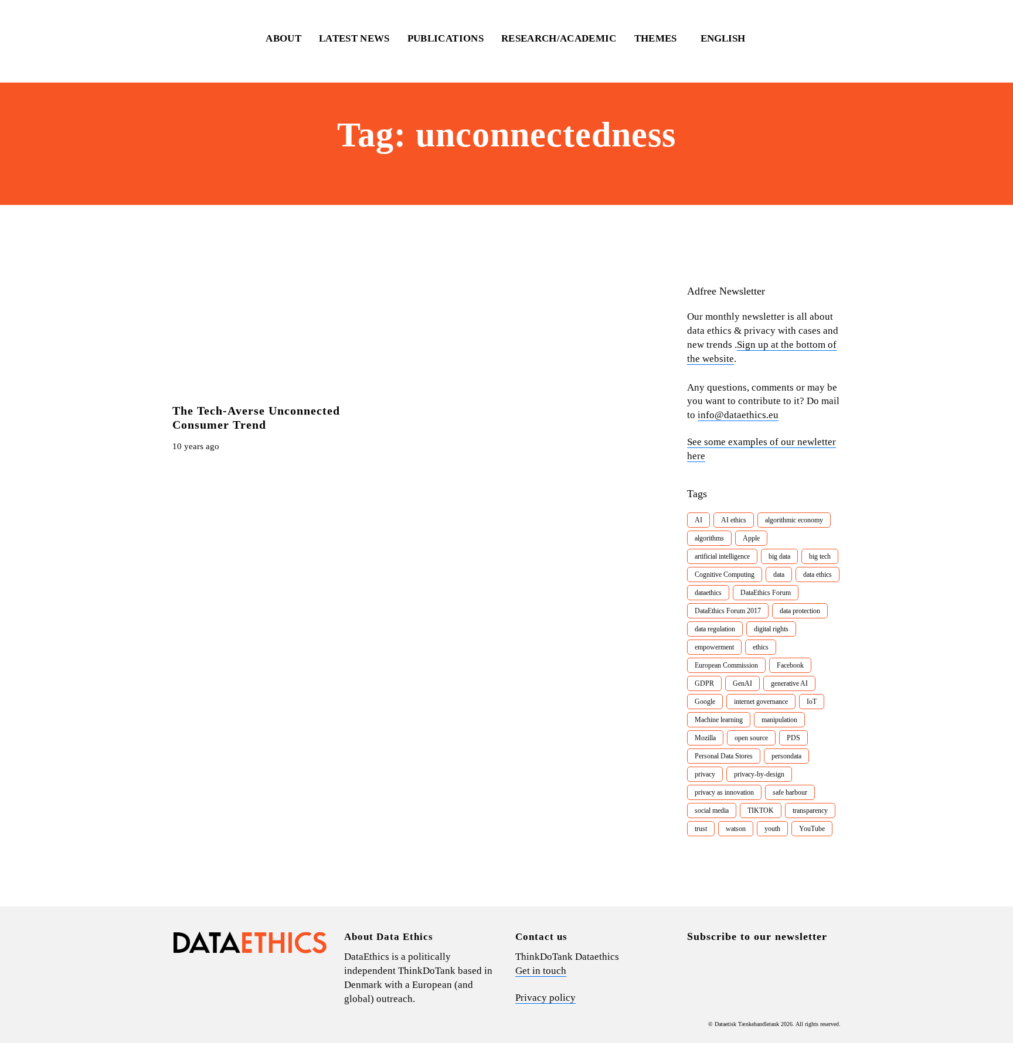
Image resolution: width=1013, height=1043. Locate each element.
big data (779, 556)
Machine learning (719, 720)
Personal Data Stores (724, 756)
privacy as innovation (724, 792)
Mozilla (705, 738)
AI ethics (733, 520)
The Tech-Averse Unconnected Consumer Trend (256, 417)
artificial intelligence (722, 556)
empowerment (714, 647)
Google (705, 701)
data (778, 574)
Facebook (790, 665)
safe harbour (790, 792)
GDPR (704, 683)
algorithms (709, 538)
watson (736, 829)
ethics (761, 647)
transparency (810, 810)
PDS (793, 738)
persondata (786, 756)
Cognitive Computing (724, 574)
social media (712, 810)
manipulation (779, 720)
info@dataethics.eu (738, 414)
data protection (800, 611)
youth (772, 829)
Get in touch (540, 970)
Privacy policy (545, 997)
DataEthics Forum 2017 (728, 611)
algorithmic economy (794, 520)
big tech (820, 556)
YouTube (812, 829)
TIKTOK (760, 810)
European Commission (726, 665)
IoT (812, 701)
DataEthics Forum (765, 593)
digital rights (771, 629)
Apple (751, 538)
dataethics (708, 593)
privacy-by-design (759, 774)
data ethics (817, 574)
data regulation (715, 629)
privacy (705, 774)
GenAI (742, 683)
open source (751, 738)
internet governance (761, 701)
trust (701, 829)
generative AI (789, 683)
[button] (728, 39)
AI (698, 520)
